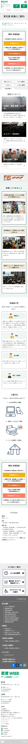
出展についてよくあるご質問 (12, 632)
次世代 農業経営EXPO (10, 614)
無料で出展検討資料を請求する (12, 634)
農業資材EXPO (8, 608)
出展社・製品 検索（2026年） (12, 641)
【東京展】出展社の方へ (9, 659)
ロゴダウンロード (9, 655)
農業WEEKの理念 (9, 622)
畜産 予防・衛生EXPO (10, 616)
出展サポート (8, 628)
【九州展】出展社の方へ (9, 661)
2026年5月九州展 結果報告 (11, 620)
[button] (16, 6)
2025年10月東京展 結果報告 (12, 618)
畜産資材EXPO (8, 610)
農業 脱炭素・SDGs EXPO (11, 612)
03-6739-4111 (6, 691)
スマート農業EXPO (10, 606)
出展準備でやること (10, 630)
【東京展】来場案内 (7, 638)
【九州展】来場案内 (7, 645)
